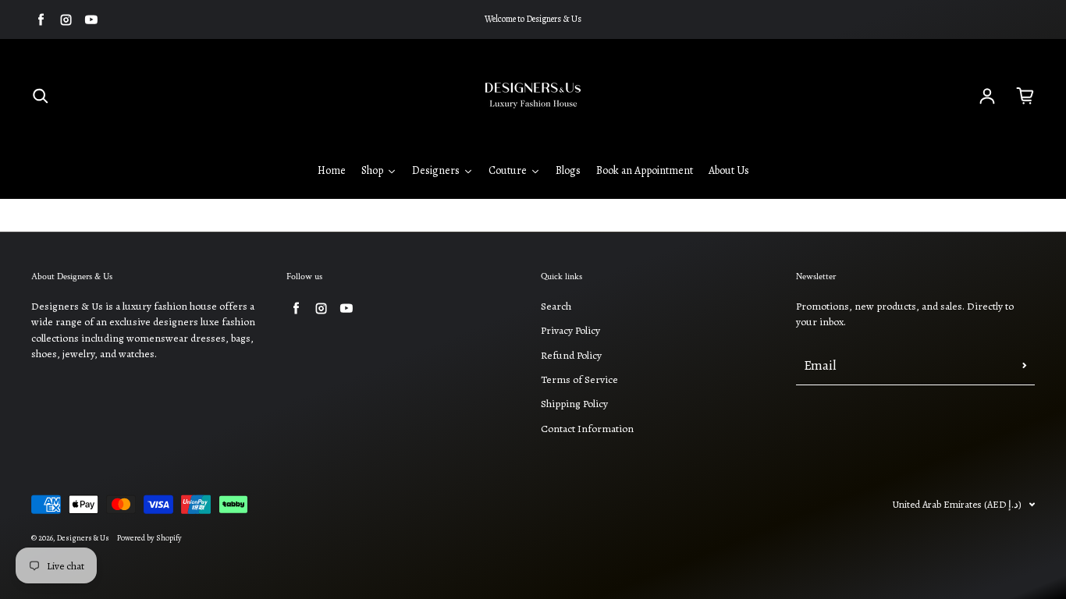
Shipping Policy (574, 403)
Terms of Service (579, 379)
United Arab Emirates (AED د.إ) (957, 504)
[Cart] (1025, 96)
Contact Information (587, 428)
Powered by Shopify (149, 538)
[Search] (40, 96)
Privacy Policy (570, 330)
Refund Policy (571, 355)
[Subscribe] (1024, 365)
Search (556, 306)
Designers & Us (83, 538)
